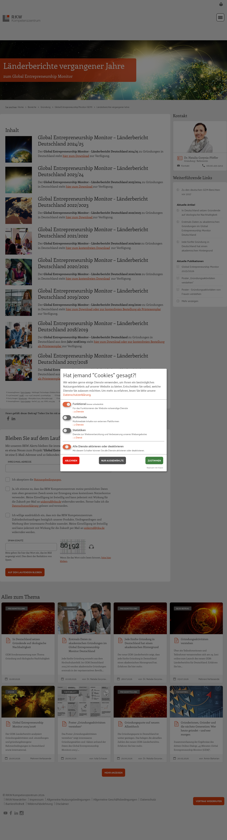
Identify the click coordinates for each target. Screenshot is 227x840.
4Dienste (78, 411)
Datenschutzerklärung (77, 394)
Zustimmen (154, 460)
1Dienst (77, 437)
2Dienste (78, 424)
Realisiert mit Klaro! (155, 467)
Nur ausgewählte (112, 460)
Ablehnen (71, 460)
